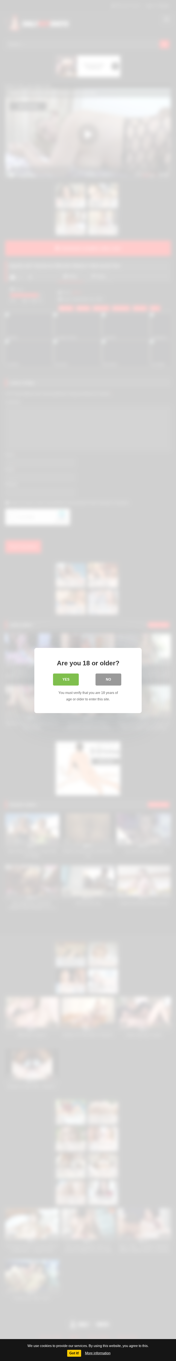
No (108, 679)
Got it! (74, 1353)
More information (98, 1353)
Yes (66, 679)
